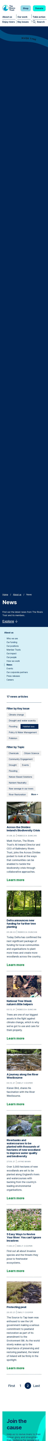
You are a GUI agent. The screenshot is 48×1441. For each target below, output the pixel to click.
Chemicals (14, 753)
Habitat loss (29, 726)
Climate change (16, 714)
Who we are (12, 638)
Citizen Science (31, 753)
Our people (12, 657)
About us (7, 17)
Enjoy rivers (8, 21)
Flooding (13, 726)
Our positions (13, 646)
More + (34, 794)
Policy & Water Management (23, 732)
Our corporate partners (17, 672)
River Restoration (17, 794)
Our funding (12, 642)
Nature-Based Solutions (20, 776)
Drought (13, 765)
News (9, 664)
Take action (39, 17)
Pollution (13, 738)
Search (41, 21)
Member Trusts (14, 649)
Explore (8, 621)
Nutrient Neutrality (18, 782)
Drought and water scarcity (22, 720)
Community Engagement (21, 759)
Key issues (23, 21)
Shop (25, 8)
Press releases (13, 676)
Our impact (12, 653)
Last (37, 1386)
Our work (22, 17)
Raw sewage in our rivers (21, 788)
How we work (13, 661)
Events (10, 668)
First (12, 1386)
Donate (39, 8)
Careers (10, 679)
